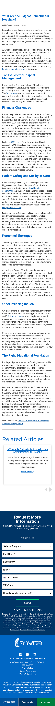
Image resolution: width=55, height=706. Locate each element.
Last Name (9, 562)
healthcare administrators (13, 69)
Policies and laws (15, 316)
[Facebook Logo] (20, 654)
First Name (9, 554)
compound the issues (11, 207)
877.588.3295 (32, 610)
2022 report (16, 142)
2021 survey (11, 93)
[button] (51, 489)
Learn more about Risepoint (36, 630)
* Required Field (27, 538)
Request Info (27, 702)
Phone (16, 577)
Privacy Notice (14, 630)
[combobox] (27, 546)
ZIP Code (8, 585)
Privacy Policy (27, 668)
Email (6, 570)
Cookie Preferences (28, 671)
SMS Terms (23, 630)
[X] (27, 654)
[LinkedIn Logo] (34, 654)
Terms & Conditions (28, 674)
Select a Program (12, 546)
